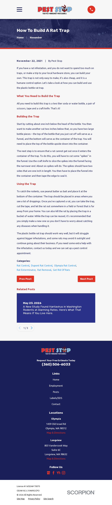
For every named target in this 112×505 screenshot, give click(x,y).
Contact (56, 404)
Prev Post (25, 278)
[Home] (55, 9)
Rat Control (23, 265)
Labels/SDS (56, 398)
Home (56, 379)
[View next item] (31, 328)
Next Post (86, 278)
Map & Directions (56, 432)
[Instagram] (63, 472)
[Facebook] (53, 472)
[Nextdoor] (58, 472)
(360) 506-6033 (56, 364)
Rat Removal (44, 269)
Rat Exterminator (26, 269)
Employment (56, 385)
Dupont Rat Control (41, 265)
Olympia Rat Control (65, 265)
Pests (56, 391)
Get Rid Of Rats (61, 269)
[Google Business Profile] (48, 472)
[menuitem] (21, 499)
